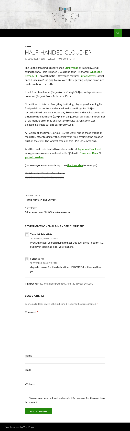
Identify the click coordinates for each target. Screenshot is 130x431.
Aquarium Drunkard (89, 148)
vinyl (28, 46)
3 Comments (67, 59)
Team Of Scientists (41, 234)
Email (28, 369)
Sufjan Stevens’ (88, 75)
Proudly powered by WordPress (19, 427)
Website (30, 383)
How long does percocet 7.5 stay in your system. (65, 283)
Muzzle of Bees (89, 153)
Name (28, 355)
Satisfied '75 (37, 258)
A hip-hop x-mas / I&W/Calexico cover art (48, 210)
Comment (31, 312)
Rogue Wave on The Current (41, 197)
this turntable (75, 165)
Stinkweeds (71, 67)
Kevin (53, 59)
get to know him (34, 157)
